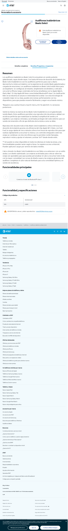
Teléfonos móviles (8, 241)
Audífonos (26, 225)
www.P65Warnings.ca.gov (44, 211)
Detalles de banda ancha (8, 512)
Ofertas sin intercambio (9, 363)
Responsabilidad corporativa (11, 464)
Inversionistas (6, 461)
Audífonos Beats (7, 423)
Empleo (5, 467)
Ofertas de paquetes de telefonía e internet (15, 355)
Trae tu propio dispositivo (10, 327)
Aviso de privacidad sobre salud (42, 509)
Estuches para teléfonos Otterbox (12, 420)
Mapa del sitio (6, 500)
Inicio (9, 225)
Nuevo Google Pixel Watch (10, 401)
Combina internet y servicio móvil (12, 431)
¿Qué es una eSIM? (8, 442)
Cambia (5, 302)
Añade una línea (7, 299)
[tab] (21, 66)
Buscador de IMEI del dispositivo (11, 335)
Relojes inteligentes (8, 252)
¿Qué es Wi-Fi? (7, 448)
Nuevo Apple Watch (8, 396)
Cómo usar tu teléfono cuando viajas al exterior (16, 437)
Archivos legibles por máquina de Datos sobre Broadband (19, 476)
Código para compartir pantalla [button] (11, 479)
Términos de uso (6, 506)
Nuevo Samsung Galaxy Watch (11, 398)
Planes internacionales (9, 296)
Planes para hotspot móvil (10, 308)
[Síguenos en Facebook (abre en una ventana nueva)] (58, 231)
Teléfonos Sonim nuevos (9, 382)
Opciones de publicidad (40, 500)
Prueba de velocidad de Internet (12, 324)
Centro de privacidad (40, 503)
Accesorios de (8, 415)
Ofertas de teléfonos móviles (11, 346)
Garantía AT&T (7, 473)
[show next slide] (63, 177)
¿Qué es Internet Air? (8, 434)
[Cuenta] (65, 5)
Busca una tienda (52, 1)
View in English (62, 1)
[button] (62, 13)
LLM (4, 494)
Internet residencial (8, 247)
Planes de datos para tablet (10, 305)
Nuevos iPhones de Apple (10, 371)
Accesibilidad (6, 509)
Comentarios (6, 488)
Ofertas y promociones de (11, 343)
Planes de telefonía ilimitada (10, 293)
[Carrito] (61, 5)
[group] (34, 238)
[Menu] (3, 5)
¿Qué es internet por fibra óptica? (12, 439)
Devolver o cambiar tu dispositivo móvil (14, 445)
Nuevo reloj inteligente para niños (12, 404)
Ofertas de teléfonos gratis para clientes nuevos (16, 360)
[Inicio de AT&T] (10, 5)
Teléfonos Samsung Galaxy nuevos (12, 374)
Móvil (13, 225)
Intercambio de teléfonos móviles (12, 330)
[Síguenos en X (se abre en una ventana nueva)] (54, 231)
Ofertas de (8, 349)
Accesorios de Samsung (9, 418)
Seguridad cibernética (40, 512)
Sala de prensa (7, 459)
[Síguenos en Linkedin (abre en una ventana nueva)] (64, 231)
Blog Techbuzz (6, 485)
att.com (4, 225)
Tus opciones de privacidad (41, 506)
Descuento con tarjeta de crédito (12, 357)
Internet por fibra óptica (9, 244)
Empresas (11, 1)
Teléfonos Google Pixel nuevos (11, 377)
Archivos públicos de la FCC (41, 515)
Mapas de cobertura (7, 503)
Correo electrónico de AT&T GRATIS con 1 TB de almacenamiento (18, 491)
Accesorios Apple (7, 412)
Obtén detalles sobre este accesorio (17, 57)
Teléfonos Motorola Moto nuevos (12, 379)
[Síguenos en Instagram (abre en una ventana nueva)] (61, 231)
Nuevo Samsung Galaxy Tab (10, 393)
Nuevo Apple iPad (7, 390)
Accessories (19, 225)
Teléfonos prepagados (9, 258)
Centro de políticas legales (9, 515)
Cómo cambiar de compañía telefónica (13, 321)
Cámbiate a (7, 318)
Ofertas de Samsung (8, 352)
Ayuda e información (8, 470)
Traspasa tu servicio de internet (11, 333)
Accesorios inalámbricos (9, 255)
